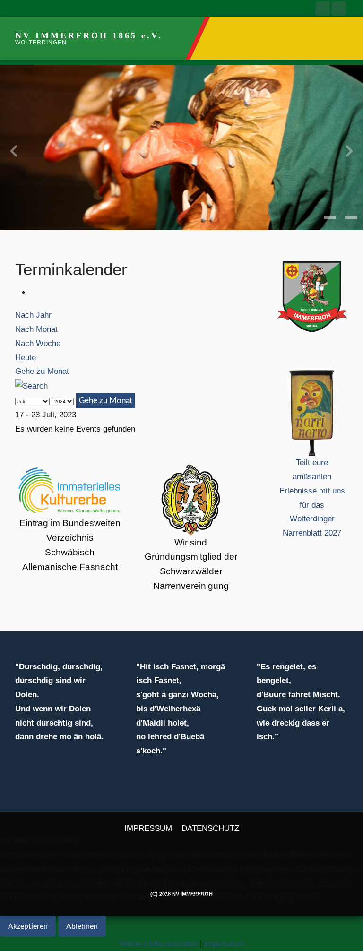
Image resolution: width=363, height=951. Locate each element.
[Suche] (31, 385)
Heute (25, 357)
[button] (330, 217)
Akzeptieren (28, 926)
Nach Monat (36, 329)
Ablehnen (82, 926)
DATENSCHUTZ (210, 828)
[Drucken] (33, 292)
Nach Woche (37, 343)
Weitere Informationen (159, 943)
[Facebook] (323, 8)
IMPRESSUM (148, 828)
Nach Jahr (33, 315)
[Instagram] (339, 8)
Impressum (224, 943)
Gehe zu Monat (42, 371)
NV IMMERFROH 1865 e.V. (89, 35)
